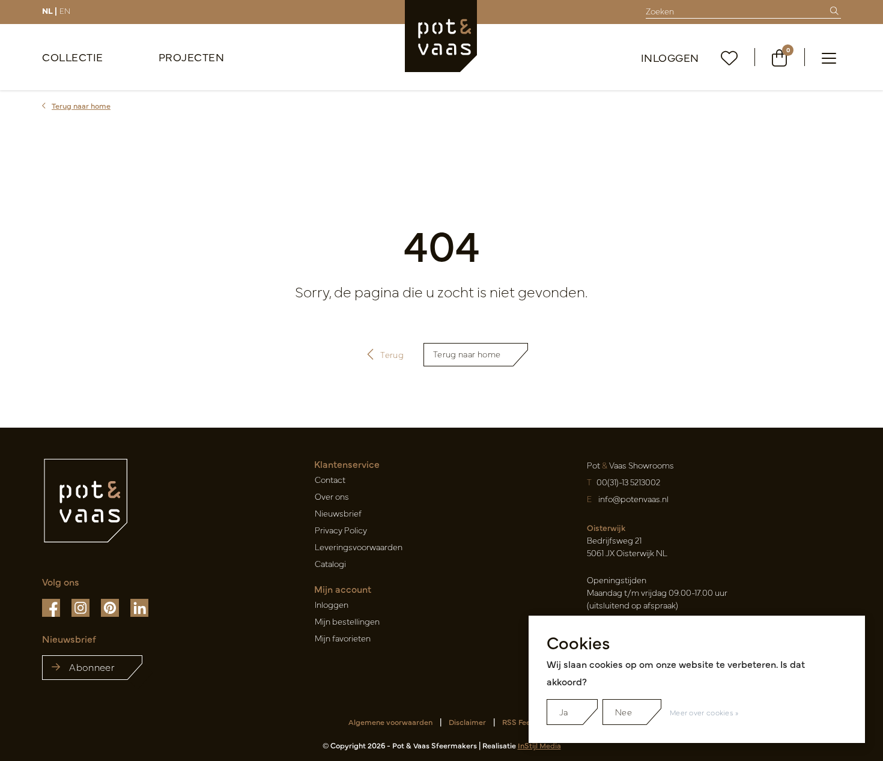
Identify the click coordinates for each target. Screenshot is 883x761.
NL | (49, 10)
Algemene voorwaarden (390, 722)
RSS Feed (518, 722)
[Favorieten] (729, 57)
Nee (623, 712)
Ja (563, 712)
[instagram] (81, 607)
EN (64, 10)
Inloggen (670, 57)
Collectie (72, 56)
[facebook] (52, 607)
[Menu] (829, 57)
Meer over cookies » (704, 712)
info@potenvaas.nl (633, 499)
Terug (392, 354)
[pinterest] (111, 607)
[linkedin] (139, 607)
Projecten (192, 56)
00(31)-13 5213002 (628, 482)
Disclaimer (467, 722)
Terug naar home (466, 354)
